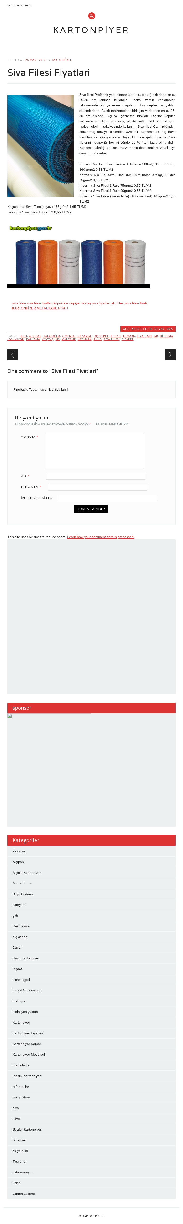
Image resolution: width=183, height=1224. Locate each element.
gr (156, 336)
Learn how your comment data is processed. (100, 537)
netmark (85, 339)
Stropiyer (19, 1140)
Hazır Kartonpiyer (26, 958)
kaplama (33, 339)
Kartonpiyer (91, 29)
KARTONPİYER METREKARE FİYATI (40, 308)
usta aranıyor (23, 1172)
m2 (58, 339)
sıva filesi (19, 303)
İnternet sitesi (37, 497)
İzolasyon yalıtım (25, 1012)
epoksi (116, 336)
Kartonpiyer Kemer (27, 1044)
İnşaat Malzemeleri (27, 990)
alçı (24, 336)
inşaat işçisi (21, 979)
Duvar (159, 328)
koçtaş (48, 339)
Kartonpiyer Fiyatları (28, 1033)
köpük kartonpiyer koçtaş (72, 303)
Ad (25, 476)
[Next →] (170, 354)
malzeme (69, 339)
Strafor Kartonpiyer (27, 1129)
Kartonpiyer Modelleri (29, 1054)
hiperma (166, 336)
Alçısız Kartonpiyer (27, 872)
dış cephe (144, 328)
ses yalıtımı (21, 1097)
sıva (169, 328)
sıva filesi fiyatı (136, 303)
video (17, 1183)
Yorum (29, 436)
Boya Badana (23, 894)
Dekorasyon (22, 926)
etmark (129, 336)
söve (16, 1119)
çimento (69, 336)
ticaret (128, 339)
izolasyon (15, 339)
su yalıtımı (20, 1151)
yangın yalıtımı (24, 1193)
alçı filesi (117, 303)
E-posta (31, 487)
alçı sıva (19, 851)
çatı (15, 915)
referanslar (21, 1086)
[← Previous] (12, 354)
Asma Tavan (22, 883)
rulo (98, 339)
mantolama (21, 1065)
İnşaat (17, 969)
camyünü (19, 905)
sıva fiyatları (101, 303)
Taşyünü (19, 1161)
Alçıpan (129, 328)
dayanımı (84, 336)
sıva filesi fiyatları (40, 303)
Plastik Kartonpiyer (27, 1076)
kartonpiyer (61, 60)
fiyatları (144, 336)
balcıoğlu (51, 336)
